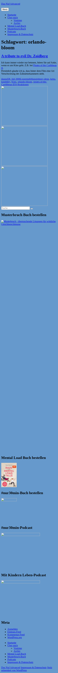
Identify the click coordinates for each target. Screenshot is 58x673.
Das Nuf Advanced (10, 3)
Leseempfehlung (28, 79)
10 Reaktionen (21, 84)
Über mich (12, 17)
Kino (13, 81)
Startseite (11, 14)
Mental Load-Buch (16, 26)
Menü (4, 9)
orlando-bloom (25, 81)
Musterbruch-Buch (16, 28)
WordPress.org (14, 637)
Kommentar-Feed (16, 634)
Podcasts (11, 31)
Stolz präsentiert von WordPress (26, 669)
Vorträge (18, 20)
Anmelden (12, 629)
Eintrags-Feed (14, 632)
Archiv (17, 23)
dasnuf (4, 79)
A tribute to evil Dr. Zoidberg (24, 56)
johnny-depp (43, 79)
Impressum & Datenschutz (20, 34)
